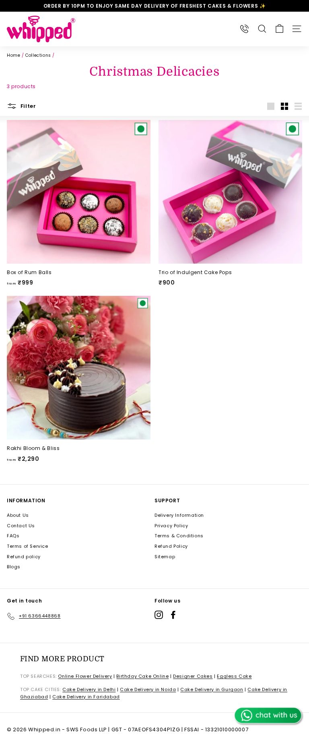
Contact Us (21, 525)
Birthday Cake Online (142, 676)
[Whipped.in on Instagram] (158, 615)
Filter (27, 105)
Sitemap (164, 556)
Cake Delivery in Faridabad (86, 696)
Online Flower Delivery (85, 676)
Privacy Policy (171, 525)
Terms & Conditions (179, 535)
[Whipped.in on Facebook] (173, 615)
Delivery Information (179, 515)
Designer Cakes (192, 676)
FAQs (13, 535)
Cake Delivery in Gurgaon (211, 689)
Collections (38, 55)
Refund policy (24, 556)
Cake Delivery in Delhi (88, 689)
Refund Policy (171, 546)
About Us (18, 515)
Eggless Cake (234, 676)
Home (13, 55)
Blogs (14, 566)
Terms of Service (27, 546)
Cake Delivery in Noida (148, 689)
